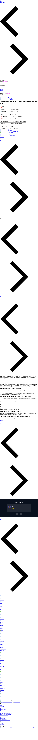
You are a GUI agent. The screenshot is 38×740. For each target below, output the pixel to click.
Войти (1, 1)
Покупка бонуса (12, 135)
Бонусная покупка (3, 709)
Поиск (34, 727)
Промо (9, 97)
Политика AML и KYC (4, 715)
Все (1, 140)
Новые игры (10, 130)
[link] (18, 596)
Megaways (11, 134)
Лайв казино (2, 707)
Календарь (10, 98)
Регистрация (2, 2)
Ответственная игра (3, 716)
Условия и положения (3, 719)
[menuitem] (19, 705)
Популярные (11, 132)
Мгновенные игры (3, 708)
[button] (19, 21)
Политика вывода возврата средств (6, 713)
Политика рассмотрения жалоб (5, 720)
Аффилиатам (2, 724)
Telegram (1, 723)
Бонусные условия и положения (5, 714)
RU (0, 710)
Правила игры (2, 718)
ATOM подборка (15, 131)
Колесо (11, 99)
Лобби (9, 129)
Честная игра (2, 717)
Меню (11, 727)
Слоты (1, 705)
